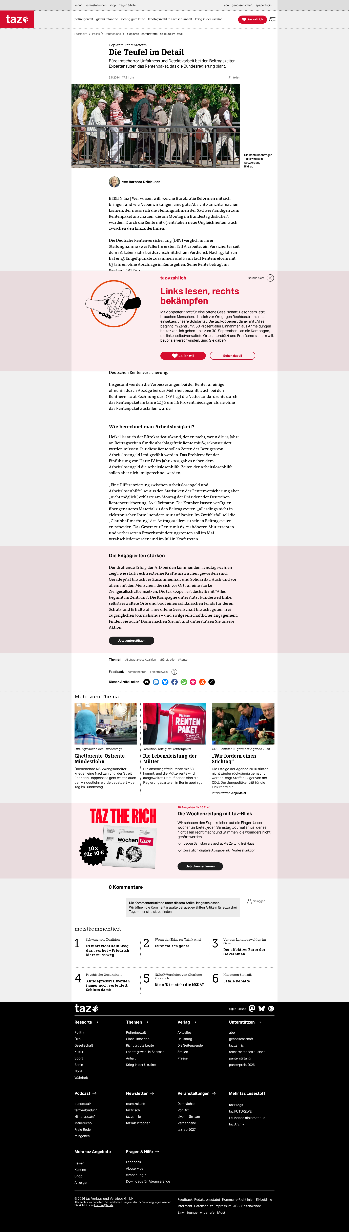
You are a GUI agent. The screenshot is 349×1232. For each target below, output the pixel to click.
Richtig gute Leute (140, 1045)
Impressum (223, 1206)
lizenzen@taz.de (103, 1205)
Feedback (133, 1162)
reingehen (82, 1136)
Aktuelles (184, 1032)
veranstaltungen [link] (95, 5)
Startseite (81, 33)
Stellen (183, 1052)
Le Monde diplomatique (247, 1118)
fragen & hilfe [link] (127, 5)
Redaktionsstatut (207, 1199)
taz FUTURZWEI (240, 1111)
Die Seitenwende (190, 1045)
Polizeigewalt (136, 1032)
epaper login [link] (263, 5)
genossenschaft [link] (242, 5)
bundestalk (83, 1104)
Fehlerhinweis (159, 672)
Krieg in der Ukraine (141, 1065)
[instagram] (271, 1010)
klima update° (85, 1117)
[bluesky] (262, 1010)
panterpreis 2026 (242, 1065)
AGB (236, 1206)
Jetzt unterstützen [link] (131, 640)
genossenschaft (241, 1039)
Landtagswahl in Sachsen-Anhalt (146, 1055)
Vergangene (187, 1123)
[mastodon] (252, 1010)
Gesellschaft (84, 1045)
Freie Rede (83, 1129)
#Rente (182, 659)
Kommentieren (137, 672)
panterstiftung (240, 1058)
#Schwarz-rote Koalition (141, 659)
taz (87, 1009)
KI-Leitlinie (264, 1199)
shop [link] (112, 5)
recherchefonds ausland (247, 1052)
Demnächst (186, 1104)
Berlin (79, 1065)
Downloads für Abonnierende (148, 1181)
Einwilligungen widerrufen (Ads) (201, 1212)
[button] (272, 19)
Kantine (80, 1170)
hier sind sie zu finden (156, 912)
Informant (185, 1206)
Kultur (79, 1052)
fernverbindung (86, 1110)
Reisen (80, 1163)
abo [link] (226, 5)
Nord (78, 1071)
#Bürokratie (167, 659)
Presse (183, 1058)
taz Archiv (236, 1124)
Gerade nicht (256, 278)
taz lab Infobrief (138, 1123)
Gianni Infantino (138, 1039)
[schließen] (270, 278)
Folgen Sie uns (236, 1009)
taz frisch (133, 1110)
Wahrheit (81, 1078)
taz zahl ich (237, 1045)
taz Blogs (236, 1105)
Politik (96, 33)
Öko (78, 1039)
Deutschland (113, 33)
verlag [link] (78, 5)
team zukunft (135, 1104)
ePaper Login (136, 1175)
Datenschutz (204, 1206)
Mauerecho (83, 1123)
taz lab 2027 (187, 1129)
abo (232, 1032)
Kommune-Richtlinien (238, 1199)
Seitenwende (251, 1206)
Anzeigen (81, 1183)
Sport (79, 1058)
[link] (85, 19)
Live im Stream (189, 1117)
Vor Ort (183, 1110)
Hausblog (185, 1039)
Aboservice (134, 1168)
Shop (78, 1176)
